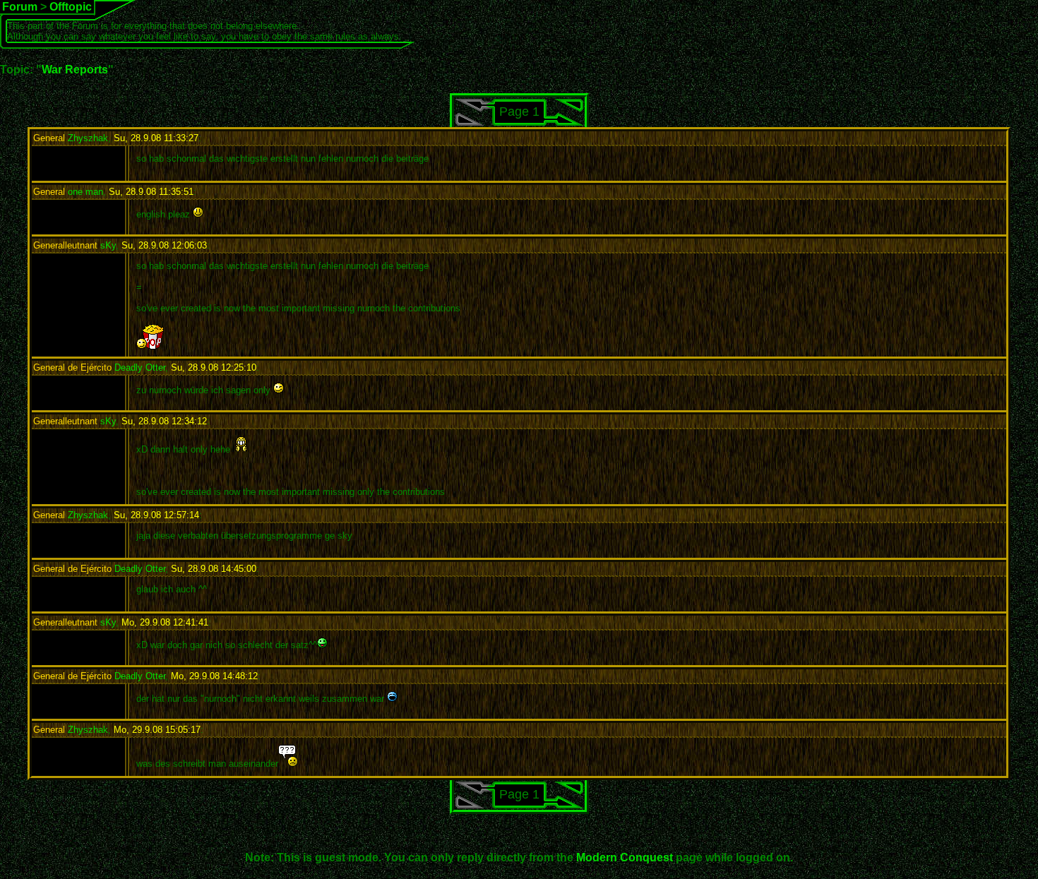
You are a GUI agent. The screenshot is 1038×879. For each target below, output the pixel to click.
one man (68, 191)
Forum (19, 7)
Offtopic (70, 7)
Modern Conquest (624, 857)
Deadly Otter (99, 367)
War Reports (75, 70)
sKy (74, 245)
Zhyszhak (70, 138)
